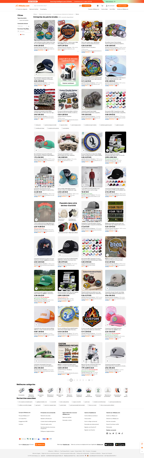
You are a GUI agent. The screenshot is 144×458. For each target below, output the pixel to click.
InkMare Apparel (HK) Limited (88, 265)
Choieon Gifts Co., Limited (111, 229)
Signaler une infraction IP (90, 427)
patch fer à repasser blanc (50, 405)
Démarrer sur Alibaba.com (112, 418)
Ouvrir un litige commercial (90, 421)
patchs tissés (63, 405)
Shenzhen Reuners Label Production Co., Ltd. (91, 160)
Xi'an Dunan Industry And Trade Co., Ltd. (90, 196)
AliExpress (50, 451)
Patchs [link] (77, 14)
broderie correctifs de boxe (100, 401)
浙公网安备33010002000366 (96, 455)
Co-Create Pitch (22, 418)
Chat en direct (87, 418)
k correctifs (53, 401)
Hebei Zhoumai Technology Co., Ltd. (66, 265)
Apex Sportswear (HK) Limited (112, 84)
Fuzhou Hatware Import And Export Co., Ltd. (44, 195)
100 (89, 380)
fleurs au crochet (92, 405)
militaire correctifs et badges (25, 405)
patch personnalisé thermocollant (77, 405)
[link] (142, 444)
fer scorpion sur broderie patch (25, 401)
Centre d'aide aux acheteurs (91, 415)
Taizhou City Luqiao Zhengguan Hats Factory (115, 195)
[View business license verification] (85, 455)
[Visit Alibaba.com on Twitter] (113, 433)
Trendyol (88, 451)
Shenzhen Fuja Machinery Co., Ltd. (113, 161)
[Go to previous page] (68, 380)
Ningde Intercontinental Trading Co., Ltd (90, 117)
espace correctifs (77, 401)
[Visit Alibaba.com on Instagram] (116, 433)
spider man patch (120, 125)
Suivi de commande (111, 421)
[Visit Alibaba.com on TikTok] (122, 433)
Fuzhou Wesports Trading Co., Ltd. (42, 84)
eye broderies (66, 128)
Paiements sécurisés (45, 415)
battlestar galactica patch (106, 125)
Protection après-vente (46, 424)
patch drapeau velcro (76, 125)
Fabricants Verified (67, 417)
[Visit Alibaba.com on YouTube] (119, 433)
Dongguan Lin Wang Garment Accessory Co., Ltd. (91, 50)
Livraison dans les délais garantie (48, 421)
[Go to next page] (92, 380)
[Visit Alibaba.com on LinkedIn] (110, 433)
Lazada (72, 451)
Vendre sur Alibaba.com (111, 415)
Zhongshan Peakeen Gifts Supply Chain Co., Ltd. (44, 48)
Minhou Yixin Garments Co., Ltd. (65, 160)
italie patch (38, 125)
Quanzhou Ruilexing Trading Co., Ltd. (66, 48)
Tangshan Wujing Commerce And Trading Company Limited (44, 265)
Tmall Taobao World (64, 451)
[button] (80, 6)
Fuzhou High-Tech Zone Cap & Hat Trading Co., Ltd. (44, 117)
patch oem (87, 401)
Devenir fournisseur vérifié (112, 424)
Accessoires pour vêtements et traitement (63, 14)
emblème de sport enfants (90, 125)
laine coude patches (64, 401)
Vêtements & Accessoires (45, 14)
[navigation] (24, 197)
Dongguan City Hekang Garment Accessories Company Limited (68, 119)
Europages (93, 451)
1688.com (56, 451)
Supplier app (66, 444)
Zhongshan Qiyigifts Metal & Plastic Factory (115, 48)
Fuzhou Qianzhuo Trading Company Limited (115, 117)
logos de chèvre (64, 125)
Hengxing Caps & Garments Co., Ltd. (66, 195)
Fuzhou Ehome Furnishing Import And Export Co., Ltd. (91, 229)
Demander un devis (67, 420)
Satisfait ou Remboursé (46, 418)
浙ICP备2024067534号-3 (110, 455)
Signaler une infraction (89, 430)
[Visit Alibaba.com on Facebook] (107, 433)
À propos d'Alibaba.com (24, 412)
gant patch (38, 405)
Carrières (21, 424)
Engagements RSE (23, 421)
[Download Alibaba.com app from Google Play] (120, 444)
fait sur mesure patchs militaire (107, 405)
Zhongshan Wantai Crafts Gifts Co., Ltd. (90, 84)
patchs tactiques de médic (50, 125)
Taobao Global (78, 451)
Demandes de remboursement (91, 424)
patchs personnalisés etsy (115, 401)
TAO (84, 451)
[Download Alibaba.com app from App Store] (109, 444)
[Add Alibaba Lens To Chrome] (40, 444)
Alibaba (35, 14)
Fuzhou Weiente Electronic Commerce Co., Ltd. (44, 160)
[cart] (102, 6)
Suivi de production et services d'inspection (48, 428)
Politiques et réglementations (47, 431)
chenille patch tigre (40, 128)
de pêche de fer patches (54, 128)
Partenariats (109, 427)
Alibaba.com (100, 444)
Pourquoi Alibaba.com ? (24, 415)
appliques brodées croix (42, 401)
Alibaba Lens (25, 444)
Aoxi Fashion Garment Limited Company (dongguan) (44, 231)
